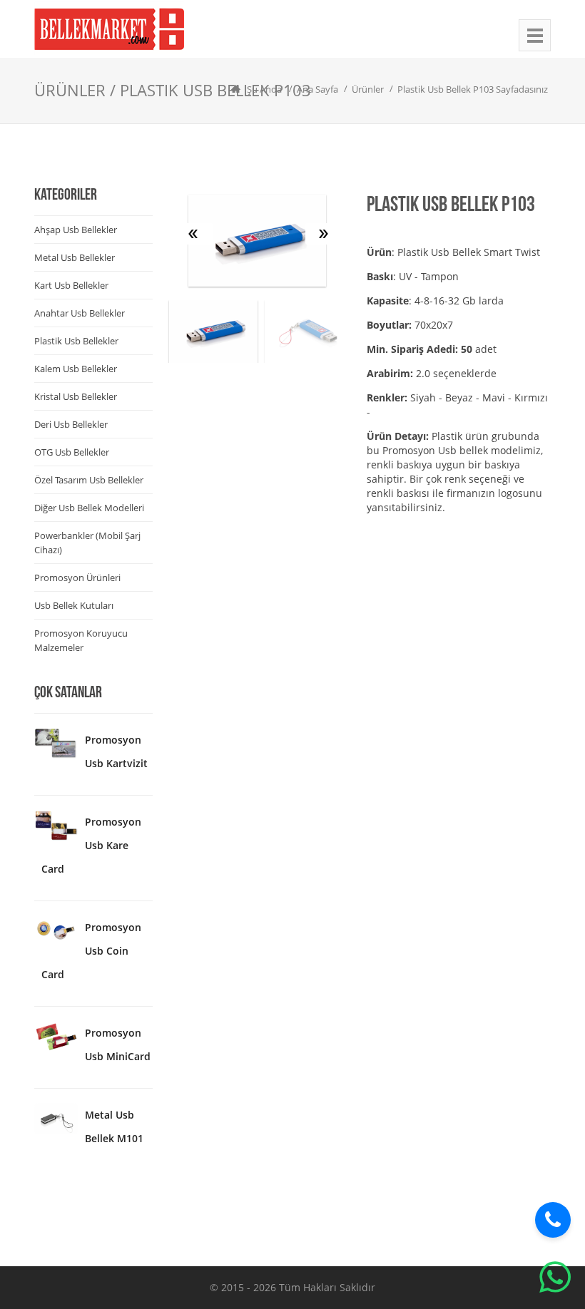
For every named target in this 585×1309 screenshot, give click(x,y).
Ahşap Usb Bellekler (75, 229)
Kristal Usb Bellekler (75, 396)
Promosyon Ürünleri (77, 577)
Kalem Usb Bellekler (75, 368)
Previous (195, 234)
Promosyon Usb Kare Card (91, 845)
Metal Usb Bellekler (74, 257)
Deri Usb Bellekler (71, 424)
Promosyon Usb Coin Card (91, 950)
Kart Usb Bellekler (71, 285)
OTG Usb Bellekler (71, 452)
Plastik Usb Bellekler (76, 340)
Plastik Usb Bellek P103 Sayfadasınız (472, 89)
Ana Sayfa (317, 89)
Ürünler (368, 89)
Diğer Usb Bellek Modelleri (89, 507)
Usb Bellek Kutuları (73, 605)
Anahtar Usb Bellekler (79, 313)
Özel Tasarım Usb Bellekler (88, 479)
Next (323, 234)
